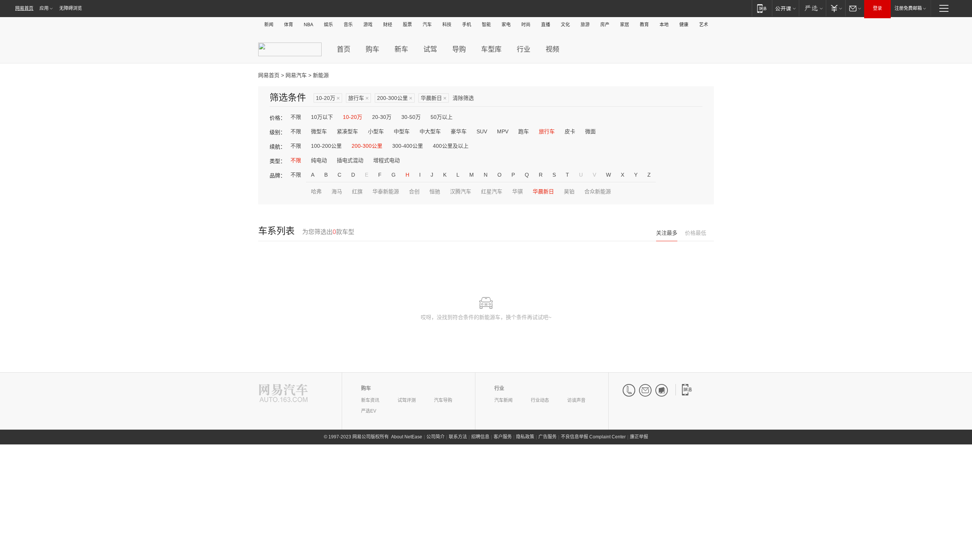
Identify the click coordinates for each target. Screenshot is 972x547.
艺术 (703, 24)
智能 (486, 24)
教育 (644, 24)
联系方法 (458, 436)
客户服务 (503, 436)
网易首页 (24, 8)
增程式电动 (386, 160)
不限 (295, 117)
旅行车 (358, 98)
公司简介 (435, 436)
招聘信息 (480, 436)
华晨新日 (434, 98)
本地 (664, 24)
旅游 (585, 24)
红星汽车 (491, 191)
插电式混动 (350, 160)
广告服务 (547, 436)
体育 (288, 24)
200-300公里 (394, 98)
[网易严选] (812, 8)
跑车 (523, 131)
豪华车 (459, 131)
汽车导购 (443, 400)
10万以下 (322, 117)
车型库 (491, 49)
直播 (545, 24)
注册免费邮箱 (908, 8)
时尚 (525, 24)
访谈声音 (576, 400)
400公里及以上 (451, 146)
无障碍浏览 (70, 8)
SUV (482, 131)
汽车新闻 (503, 400)
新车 (401, 49)
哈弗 (316, 191)
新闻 (268, 24)
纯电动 (319, 160)
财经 (387, 24)
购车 (372, 49)
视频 (552, 49)
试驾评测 (407, 400)
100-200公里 (326, 146)
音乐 (348, 24)
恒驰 (434, 191)
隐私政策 (525, 436)
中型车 (402, 131)
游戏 (367, 24)
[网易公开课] (785, 8)
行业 (523, 49)
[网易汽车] (283, 393)
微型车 (319, 131)
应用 (44, 8)
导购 (459, 49)
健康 (683, 24)
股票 (407, 24)
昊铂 (569, 191)
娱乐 (328, 24)
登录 (877, 8)
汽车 (427, 24)
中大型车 (430, 131)
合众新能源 (597, 191)
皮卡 (570, 131)
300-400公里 (407, 146)
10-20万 (328, 98)
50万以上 (442, 117)
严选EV (368, 411)
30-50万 (411, 117)
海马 (336, 191)
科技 (446, 24)
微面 (590, 131)
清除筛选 (463, 98)
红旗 (357, 191)
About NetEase (406, 436)
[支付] (835, 8)
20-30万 (381, 117)
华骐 (517, 191)
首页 (343, 49)
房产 (604, 24)
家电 (506, 24)
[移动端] (762, 8)
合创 (414, 191)
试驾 (430, 49)
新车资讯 (370, 400)
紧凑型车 (347, 131)
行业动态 (540, 400)
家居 (624, 24)
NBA (308, 24)
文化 (565, 24)
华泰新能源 (385, 191)
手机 (466, 24)
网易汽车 (296, 75)
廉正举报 (639, 436)
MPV (502, 131)
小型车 (376, 131)
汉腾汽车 (460, 191)
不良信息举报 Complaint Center (593, 436)
